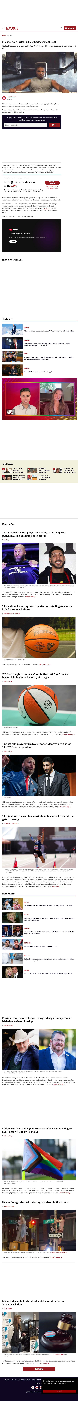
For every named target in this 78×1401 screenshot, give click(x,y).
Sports (10, 36)
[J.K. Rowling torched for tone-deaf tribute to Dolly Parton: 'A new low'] (12, 904)
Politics (27, 955)
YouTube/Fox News (59, 1354)
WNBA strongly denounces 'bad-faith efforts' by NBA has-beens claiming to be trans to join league (35, 675)
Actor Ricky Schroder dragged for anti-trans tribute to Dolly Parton (48, 973)
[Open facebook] (32, 1387)
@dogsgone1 (54, 1252)
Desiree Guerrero (8, 1308)
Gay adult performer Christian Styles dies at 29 (40, 946)
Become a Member (52, 183)
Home (4, 36)
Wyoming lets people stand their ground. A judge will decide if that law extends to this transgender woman (49, 358)
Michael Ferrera (15, 823)
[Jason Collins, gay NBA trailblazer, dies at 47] (7, 470)
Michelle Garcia (12, 96)
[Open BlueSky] (36, 1387)
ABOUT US (13, 1380)
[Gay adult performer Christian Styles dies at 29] (12, 944)
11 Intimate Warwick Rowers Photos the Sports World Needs (44, 472)
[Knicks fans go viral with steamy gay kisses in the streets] (39, 1230)
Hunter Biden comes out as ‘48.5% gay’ (38, 372)
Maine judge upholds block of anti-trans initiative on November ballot (33, 1302)
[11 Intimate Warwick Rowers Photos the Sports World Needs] (32, 470)
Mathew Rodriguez (8, 681)
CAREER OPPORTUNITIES (24, 1380)
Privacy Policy (48, 1383)
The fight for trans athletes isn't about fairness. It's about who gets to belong (38, 817)
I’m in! (54, 125)
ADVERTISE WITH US (37, 1380)
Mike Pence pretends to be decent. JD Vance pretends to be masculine (49, 331)
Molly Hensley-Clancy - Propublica (12, 613)
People (26, 902)
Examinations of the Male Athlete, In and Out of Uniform (19, 478)
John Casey (6, 540)
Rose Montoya (7, 823)
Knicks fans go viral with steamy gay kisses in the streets (35, 1202)
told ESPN (45, 208)
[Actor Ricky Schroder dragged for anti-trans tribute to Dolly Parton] (12, 972)
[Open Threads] (41, 1387)
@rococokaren (62, 1252)
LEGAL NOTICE (39, 1383)
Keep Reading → (31, 597)
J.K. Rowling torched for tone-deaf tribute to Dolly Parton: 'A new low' (48, 905)
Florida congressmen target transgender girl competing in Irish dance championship (36, 1019)
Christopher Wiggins (8, 1025)
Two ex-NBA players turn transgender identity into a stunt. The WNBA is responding (37, 745)
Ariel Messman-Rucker (9, 1206)
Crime (26, 354)
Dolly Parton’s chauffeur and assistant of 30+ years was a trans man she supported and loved (49, 919)
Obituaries (27, 943)
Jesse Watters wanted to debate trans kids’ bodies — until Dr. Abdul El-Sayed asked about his (49, 933)
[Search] (61, 28)
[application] (39, 399)
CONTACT (7, 1380)
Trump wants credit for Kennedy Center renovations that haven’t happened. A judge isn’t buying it (47, 344)
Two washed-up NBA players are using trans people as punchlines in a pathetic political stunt (34, 534)
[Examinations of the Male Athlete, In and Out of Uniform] (7, 477)
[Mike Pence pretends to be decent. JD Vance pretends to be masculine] (12, 329)
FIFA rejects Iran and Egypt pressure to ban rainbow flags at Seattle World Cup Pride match (37, 1130)
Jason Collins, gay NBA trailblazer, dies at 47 (18, 471)
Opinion (26, 327)
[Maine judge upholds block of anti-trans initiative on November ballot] (39, 1332)
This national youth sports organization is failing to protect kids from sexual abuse (37, 607)
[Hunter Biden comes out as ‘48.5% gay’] (12, 370)
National (27, 340)
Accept (59, 1391)
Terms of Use (61, 1383)
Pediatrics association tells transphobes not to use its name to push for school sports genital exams (49, 960)
